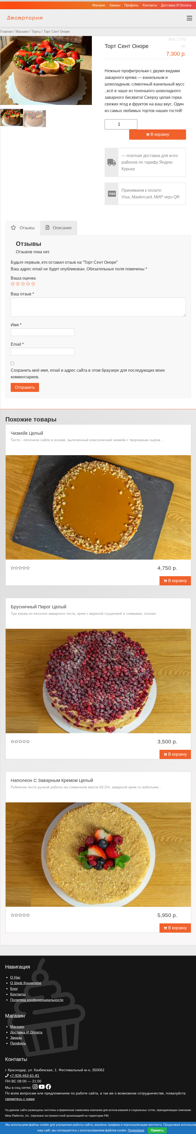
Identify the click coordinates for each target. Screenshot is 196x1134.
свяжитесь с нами (20, 1099)
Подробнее (136, 1130)
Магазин (98, 5)
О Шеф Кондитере (25, 983)
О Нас (15, 977)
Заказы (114, 5)
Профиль (131, 5)
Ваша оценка (23, 278)
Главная (6, 31)
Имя (16, 325)
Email (17, 344)
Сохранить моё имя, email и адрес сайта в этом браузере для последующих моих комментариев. (88, 373)
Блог (14, 989)
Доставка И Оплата (176, 5)
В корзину (160, 134)
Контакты (150, 5)
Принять (157, 1130)
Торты (36, 31)
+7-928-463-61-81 (24, 1076)
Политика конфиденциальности (36, 1000)
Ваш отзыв (22, 294)
